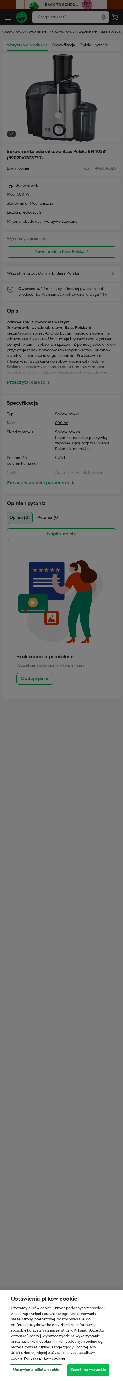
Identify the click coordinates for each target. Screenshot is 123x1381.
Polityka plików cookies (45, 1358)
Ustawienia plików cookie (36, 1370)
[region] (61, 1335)
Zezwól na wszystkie (88, 1370)
